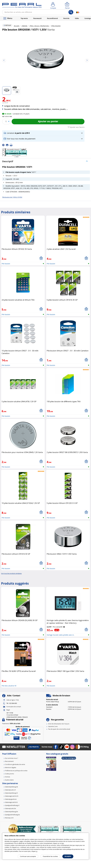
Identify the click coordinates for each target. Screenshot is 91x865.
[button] (43, 133)
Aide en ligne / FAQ (12, 700)
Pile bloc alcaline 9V (9, 686)
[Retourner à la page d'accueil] (22, 6)
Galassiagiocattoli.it (11, 802)
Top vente (24, 18)
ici (36, 851)
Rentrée (66, 18)
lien (63, 843)
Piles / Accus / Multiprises (39, 26)
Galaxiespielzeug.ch (11, 793)
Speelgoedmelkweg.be (12, 815)
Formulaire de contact (13, 707)
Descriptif (7, 161)
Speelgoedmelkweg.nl (12, 805)
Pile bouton (6, 264)
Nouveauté (37, 18)
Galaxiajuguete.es (11, 799)
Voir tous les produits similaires (11, 573)
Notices (7, 777)
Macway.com (9, 818)
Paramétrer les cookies (50, 856)
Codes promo (9, 774)
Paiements (11, 724)
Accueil (17, 26)
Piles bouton (56, 26)
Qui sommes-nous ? (11, 758)
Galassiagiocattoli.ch (11, 796)
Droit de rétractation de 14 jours (58, 724)
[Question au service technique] (12, 145)
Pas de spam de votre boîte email (59, 729)
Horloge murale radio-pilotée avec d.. (60, 635)
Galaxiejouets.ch (10, 790)
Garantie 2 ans (53, 726)
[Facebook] (4, 145)
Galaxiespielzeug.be (11, 812)
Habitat (24, 26)
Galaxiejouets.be (10, 808)
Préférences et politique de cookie (16, 771)
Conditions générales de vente (15, 764)
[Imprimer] (8, 145)
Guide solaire (9, 780)
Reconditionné (52, 18)
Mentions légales (10, 767)
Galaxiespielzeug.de (11, 787)
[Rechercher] (70, 12)
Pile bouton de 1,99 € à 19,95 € (12, 197)
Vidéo (77, 18)
